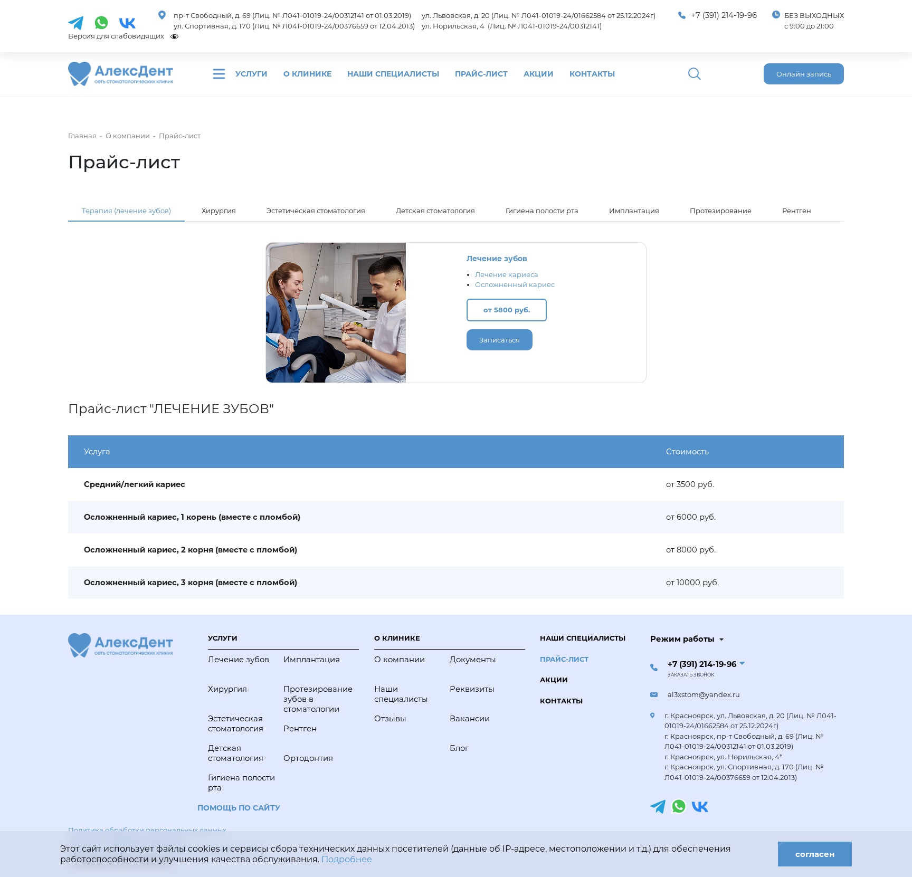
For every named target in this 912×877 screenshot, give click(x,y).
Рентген (796, 210)
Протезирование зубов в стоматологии (318, 699)
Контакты (592, 74)
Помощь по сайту (238, 808)
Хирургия (219, 210)
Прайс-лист (481, 74)
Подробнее (346, 859)
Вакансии (470, 718)
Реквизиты (472, 689)
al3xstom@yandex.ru (704, 694)
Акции (539, 74)
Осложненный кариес (515, 284)
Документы (473, 659)
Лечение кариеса (506, 274)
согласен (814, 854)
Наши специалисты (393, 74)
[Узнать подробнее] (75, 22)
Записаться (499, 340)
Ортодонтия (308, 758)
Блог (459, 748)
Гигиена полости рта (542, 210)
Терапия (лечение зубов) (126, 210)
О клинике (307, 74)
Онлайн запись (803, 74)
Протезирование (721, 210)
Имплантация (634, 210)
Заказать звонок (691, 675)
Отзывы (390, 718)
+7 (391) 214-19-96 (724, 15)
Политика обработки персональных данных (147, 830)
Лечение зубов (497, 258)
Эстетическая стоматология (316, 210)
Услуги (251, 74)
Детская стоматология (435, 210)
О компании (399, 659)
